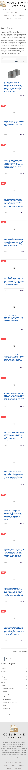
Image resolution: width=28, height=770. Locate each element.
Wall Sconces (7, 708)
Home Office (17, 18)
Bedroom (6, 15)
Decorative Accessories (8, 688)
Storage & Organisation (8, 714)
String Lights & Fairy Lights (10, 702)
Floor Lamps (7, 697)
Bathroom (21, 15)
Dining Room (18, 12)
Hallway (9, 18)
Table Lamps (7, 705)
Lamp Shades (7, 699)
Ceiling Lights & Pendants (10, 694)
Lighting (5, 691)
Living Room (9, 12)
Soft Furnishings (7, 711)
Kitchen (14, 15)
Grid (18, 61)
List (23, 61)
